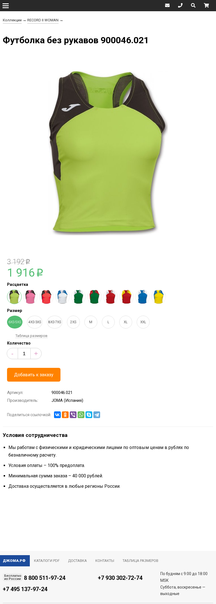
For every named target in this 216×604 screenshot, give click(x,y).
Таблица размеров (31, 336)
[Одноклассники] (65, 414)
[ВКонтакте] (57, 414)
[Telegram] (96, 414)
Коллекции (12, 20)
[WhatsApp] (81, 414)
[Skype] (89, 414)
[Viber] (73, 414)
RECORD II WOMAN (42, 20)
